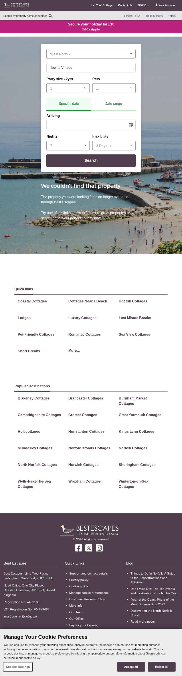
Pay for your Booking (84, 625)
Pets (96, 79)
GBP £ (142, 5)
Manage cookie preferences (89, 592)
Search (91, 160)
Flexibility (100, 136)
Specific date (69, 103)
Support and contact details (88, 573)
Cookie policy (78, 586)
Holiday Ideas (154, 16)
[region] (91, 652)
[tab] (68, 104)
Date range (113, 103)
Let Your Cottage (102, 5)
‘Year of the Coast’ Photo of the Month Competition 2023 (152, 602)
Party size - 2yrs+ (60, 79)
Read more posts (143, 621)
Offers (172, 16)
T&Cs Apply (91, 29)
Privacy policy (78, 580)
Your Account (167, 5)
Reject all (161, 666)
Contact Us (125, 5)
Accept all (131, 666)
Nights (51, 136)
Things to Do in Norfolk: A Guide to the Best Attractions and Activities (153, 578)
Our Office (76, 618)
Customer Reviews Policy (87, 599)
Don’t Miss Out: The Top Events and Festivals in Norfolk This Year (154, 591)
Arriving (53, 116)
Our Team (76, 612)
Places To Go (132, 16)
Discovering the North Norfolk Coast (151, 613)
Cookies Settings (18, 666)
